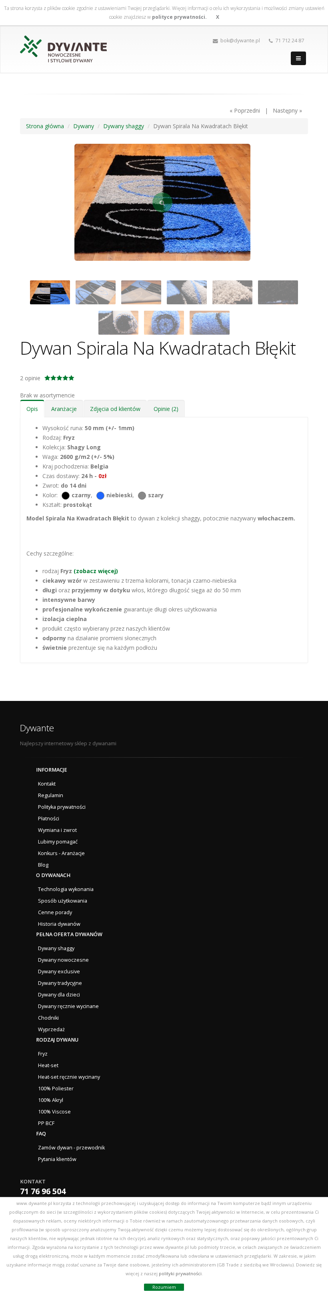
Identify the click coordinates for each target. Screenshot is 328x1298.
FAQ (41, 1133)
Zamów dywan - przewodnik (71, 1147)
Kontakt (47, 783)
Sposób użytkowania (62, 900)
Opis (32, 409)
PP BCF (46, 1123)
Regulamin (50, 795)
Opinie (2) (166, 409)
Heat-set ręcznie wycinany (69, 1077)
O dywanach (53, 875)
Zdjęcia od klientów (115, 409)
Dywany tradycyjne (60, 983)
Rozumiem (164, 1287)
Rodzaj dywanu (57, 1039)
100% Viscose (54, 1111)
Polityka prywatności (62, 807)
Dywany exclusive (59, 971)
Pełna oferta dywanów (69, 934)
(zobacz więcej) (96, 571)
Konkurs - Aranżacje (61, 853)
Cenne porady (55, 912)
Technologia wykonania (66, 889)
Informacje (51, 769)
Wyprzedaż (51, 1029)
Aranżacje (64, 409)
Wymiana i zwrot (57, 830)
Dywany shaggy (56, 948)
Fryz (43, 1053)
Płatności (48, 818)
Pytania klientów (57, 1159)
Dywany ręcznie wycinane (68, 1006)
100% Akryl (50, 1100)
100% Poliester (56, 1088)
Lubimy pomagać (58, 841)
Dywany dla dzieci (59, 994)
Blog (43, 864)
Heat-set (48, 1065)
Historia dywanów (59, 924)
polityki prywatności (180, 1273)
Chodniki (48, 1017)
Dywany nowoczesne (63, 960)
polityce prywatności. (179, 17)
